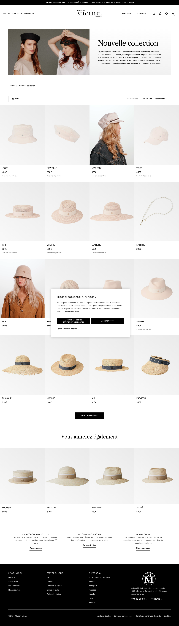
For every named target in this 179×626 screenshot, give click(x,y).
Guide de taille (53, 590)
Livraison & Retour (54, 586)
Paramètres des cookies (67, 329)
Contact (50, 582)
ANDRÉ (139, 508)
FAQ (48, 577)
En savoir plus (35, 548)
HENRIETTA (97, 508)
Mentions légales (104, 616)
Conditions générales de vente (148, 616)
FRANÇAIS (155, 599)
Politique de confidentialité (68, 312)
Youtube (92, 594)
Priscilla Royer (14, 586)
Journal (92, 582)
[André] (112, 288)
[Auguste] (22, 476)
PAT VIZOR (141, 398)
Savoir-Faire (13, 582)
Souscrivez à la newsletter (100, 577)
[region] (90, 313)
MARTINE (140, 245)
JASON (5, 168)
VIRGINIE (51, 245)
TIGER (139, 168)
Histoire (11, 577)
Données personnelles (123, 616)
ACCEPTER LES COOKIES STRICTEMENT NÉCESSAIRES (73, 321)
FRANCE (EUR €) (138, 599)
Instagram (93, 586)
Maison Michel (21, 616)
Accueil (11, 86)
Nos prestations (14, 590)
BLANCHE (96, 245)
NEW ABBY (97, 168)
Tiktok (91, 598)
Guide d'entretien (54, 594)
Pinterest (92, 602)
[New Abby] (112, 135)
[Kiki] (22, 211)
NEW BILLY (52, 168)
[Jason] (22, 135)
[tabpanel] (89, 480)
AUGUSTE (6, 508)
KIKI (4, 245)
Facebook (93, 590)
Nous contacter (143, 548)
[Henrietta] (112, 476)
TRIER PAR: (148, 99)
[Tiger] (67, 288)
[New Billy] (67, 135)
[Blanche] (112, 211)
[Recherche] (154, 13)
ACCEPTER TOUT (107, 321)
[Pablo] (22, 288)
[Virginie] (67, 211)
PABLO (5, 322)
